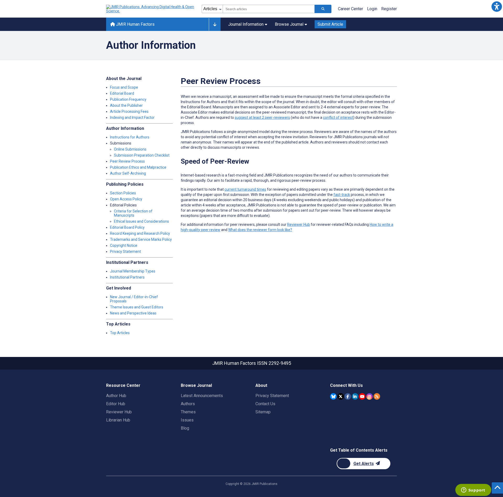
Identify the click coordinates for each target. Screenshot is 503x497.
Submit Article (330, 24)
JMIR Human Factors (135, 24)
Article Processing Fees (129, 111)
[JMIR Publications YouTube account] (362, 396)
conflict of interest (338, 117)
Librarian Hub (118, 420)
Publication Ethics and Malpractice (138, 167)
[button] (496, 6)
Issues (187, 420)
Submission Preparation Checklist (142, 155)
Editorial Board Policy (127, 227)
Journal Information (246, 24)
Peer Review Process (127, 161)
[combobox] (269, 9)
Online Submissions (130, 149)
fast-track (341, 195)
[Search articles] (323, 9)
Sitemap (263, 411)
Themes (188, 411)
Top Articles (120, 333)
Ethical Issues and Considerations (141, 221)
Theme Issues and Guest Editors (136, 307)
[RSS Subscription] (377, 396)
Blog (185, 428)
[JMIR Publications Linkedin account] (355, 396)
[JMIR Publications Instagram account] (369, 396)
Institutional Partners (127, 277)
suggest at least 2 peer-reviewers (262, 117)
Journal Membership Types (132, 271)
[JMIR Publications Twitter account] (340, 396)
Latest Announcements (202, 395)
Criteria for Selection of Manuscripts (133, 213)
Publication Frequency (128, 99)
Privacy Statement (125, 251)
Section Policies (123, 193)
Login (372, 8)
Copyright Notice (123, 245)
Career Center (350, 8)
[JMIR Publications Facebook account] (348, 396)
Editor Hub (115, 403)
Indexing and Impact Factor (132, 117)
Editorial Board (122, 93)
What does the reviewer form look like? (260, 230)
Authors (188, 403)
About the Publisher (126, 105)
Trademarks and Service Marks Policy (141, 239)
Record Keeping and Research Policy (140, 233)
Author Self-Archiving (128, 173)
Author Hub (116, 395)
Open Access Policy (126, 199)
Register (389, 8)
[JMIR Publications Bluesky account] (333, 396)
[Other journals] (215, 24)
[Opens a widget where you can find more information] (473, 490)
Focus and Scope (124, 87)
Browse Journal (289, 24)
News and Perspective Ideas (133, 313)
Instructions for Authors (129, 137)
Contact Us (265, 403)
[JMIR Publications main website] (150, 9)
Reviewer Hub (298, 224)
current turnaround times (245, 189)
